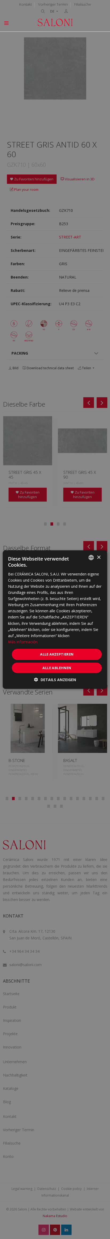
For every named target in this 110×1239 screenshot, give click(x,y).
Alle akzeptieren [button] (56, 654)
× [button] (99, 557)
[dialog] (55, 619)
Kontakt (25, 4)
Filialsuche (82, 4)
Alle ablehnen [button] (56, 667)
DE (52, 11)
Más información (22, 641)
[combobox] (91, 557)
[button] (55, 679)
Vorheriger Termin (53, 4)
